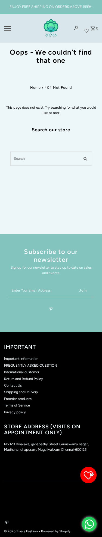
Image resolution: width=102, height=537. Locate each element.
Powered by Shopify (55, 531)
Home (35, 87)
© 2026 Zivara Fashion (21, 531)
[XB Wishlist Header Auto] (86, 28)
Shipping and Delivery (21, 392)
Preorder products (18, 399)
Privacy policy (15, 412)
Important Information (21, 359)
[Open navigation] (20, 28)
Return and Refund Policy (23, 379)
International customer (21, 372)
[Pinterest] (51, 310)
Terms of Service (17, 405)
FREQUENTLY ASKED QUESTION (30, 365)
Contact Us (13, 385)
